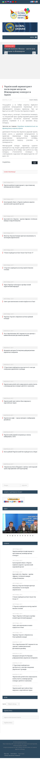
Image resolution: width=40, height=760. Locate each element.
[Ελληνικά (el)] (10, 2)
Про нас (6, 753)
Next (34, 53)
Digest (31, 100)
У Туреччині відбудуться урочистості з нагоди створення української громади (19, 368)
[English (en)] (6, 2)
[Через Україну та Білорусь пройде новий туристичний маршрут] (20, 281)
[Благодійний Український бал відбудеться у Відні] (20, 448)
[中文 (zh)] (13, 2)
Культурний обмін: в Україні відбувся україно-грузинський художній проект (19, 203)
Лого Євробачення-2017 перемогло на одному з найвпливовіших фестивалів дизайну (19, 334)
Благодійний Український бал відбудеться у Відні (20, 452)
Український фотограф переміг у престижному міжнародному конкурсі (19, 186)
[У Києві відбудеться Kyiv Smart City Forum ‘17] (20, 249)
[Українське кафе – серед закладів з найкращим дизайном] (20, 414)
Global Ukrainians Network (12, 755)
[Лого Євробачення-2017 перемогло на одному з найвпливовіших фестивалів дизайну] (20, 329)
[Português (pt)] (15, 2)
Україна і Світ (10, 46)
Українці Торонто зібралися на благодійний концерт (23, 636)
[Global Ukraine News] (20, 13)
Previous (6, 53)
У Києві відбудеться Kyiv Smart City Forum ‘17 (18, 253)
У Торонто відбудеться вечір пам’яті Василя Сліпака (25, 607)
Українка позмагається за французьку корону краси (20, 127)
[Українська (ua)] (3, 2)
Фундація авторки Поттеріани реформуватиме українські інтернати (25, 657)
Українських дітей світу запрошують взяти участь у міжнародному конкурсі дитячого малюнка (20, 385)
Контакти (14, 753)
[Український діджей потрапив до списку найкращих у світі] (20, 431)
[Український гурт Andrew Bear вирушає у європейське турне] (20, 397)
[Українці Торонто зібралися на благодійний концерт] (20, 313)
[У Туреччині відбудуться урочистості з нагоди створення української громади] (20, 363)
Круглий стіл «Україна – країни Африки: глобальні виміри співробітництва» (20, 220)
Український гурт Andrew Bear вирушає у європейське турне (23, 689)
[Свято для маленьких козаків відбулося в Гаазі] (20, 297)
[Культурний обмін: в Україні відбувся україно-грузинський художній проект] (20, 198)
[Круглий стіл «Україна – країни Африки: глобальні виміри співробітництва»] (20, 215)
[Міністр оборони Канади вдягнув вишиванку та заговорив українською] (20, 232)
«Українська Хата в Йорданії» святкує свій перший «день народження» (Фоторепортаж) (20, 467)
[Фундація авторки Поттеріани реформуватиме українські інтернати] (20, 346)
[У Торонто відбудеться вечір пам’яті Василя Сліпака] (20, 264)
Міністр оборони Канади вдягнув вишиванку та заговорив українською (24, 588)
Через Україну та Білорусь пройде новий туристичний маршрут (17, 285)
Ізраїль (35, 100)
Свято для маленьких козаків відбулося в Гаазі (19, 301)
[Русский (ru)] (8, 2)
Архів (4, 704)
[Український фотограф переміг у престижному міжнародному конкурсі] (20, 181)
